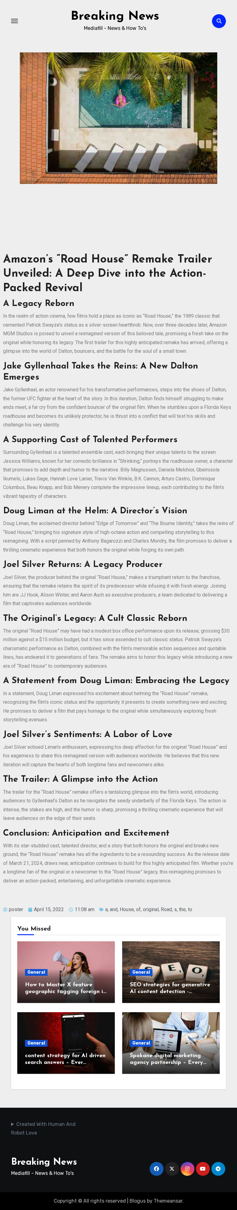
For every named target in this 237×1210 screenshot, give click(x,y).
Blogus (138, 1201)
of (138, 909)
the (182, 909)
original (151, 909)
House (127, 909)
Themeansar (168, 1201)
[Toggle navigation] (14, 21)
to (190, 909)
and (114, 909)
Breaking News (115, 16)
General (36, 972)
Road (166, 909)
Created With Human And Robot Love (43, 1128)
